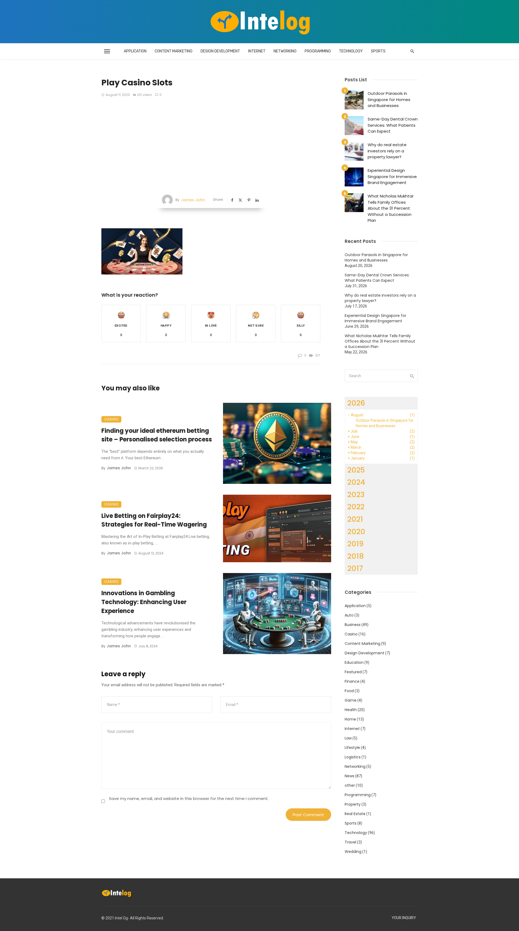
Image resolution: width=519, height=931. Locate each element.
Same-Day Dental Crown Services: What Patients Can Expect (393, 125)
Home (350, 719)
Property (353, 804)
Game (351, 700)
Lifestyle (352, 747)
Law (348, 738)
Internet (256, 51)
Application (135, 51)
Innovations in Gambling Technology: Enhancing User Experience (144, 602)
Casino (111, 419)
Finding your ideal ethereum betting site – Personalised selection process (156, 435)
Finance (352, 681)
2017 (355, 568)
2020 (356, 531)
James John (193, 200)
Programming (318, 51)
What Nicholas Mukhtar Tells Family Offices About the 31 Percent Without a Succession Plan (391, 208)
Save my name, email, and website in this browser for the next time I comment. (189, 798)
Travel (350, 842)
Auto (349, 615)
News (349, 776)
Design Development (220, 51)
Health (351, 709)
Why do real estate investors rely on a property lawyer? (387, 151)
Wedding (353, 851)
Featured (353, 672)
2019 (355, 543)
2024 (356, 482)
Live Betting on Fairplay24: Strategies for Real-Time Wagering (154, 520)
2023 (356, 494)
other (350, 785)
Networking (285, 51)
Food (349, 691)
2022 (355, 506)
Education (354, 662)
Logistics (353, 757)
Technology (351, 51)
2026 (356, 403)
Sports (378, 51)
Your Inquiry (404, 918)
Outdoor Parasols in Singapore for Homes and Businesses (389, 99)
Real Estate (355, 813)
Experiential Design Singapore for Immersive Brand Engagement (392, 176)
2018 (355, 556)
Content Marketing (173, 51)
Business (353, 624)
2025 (356, 470)
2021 (355, 519)
